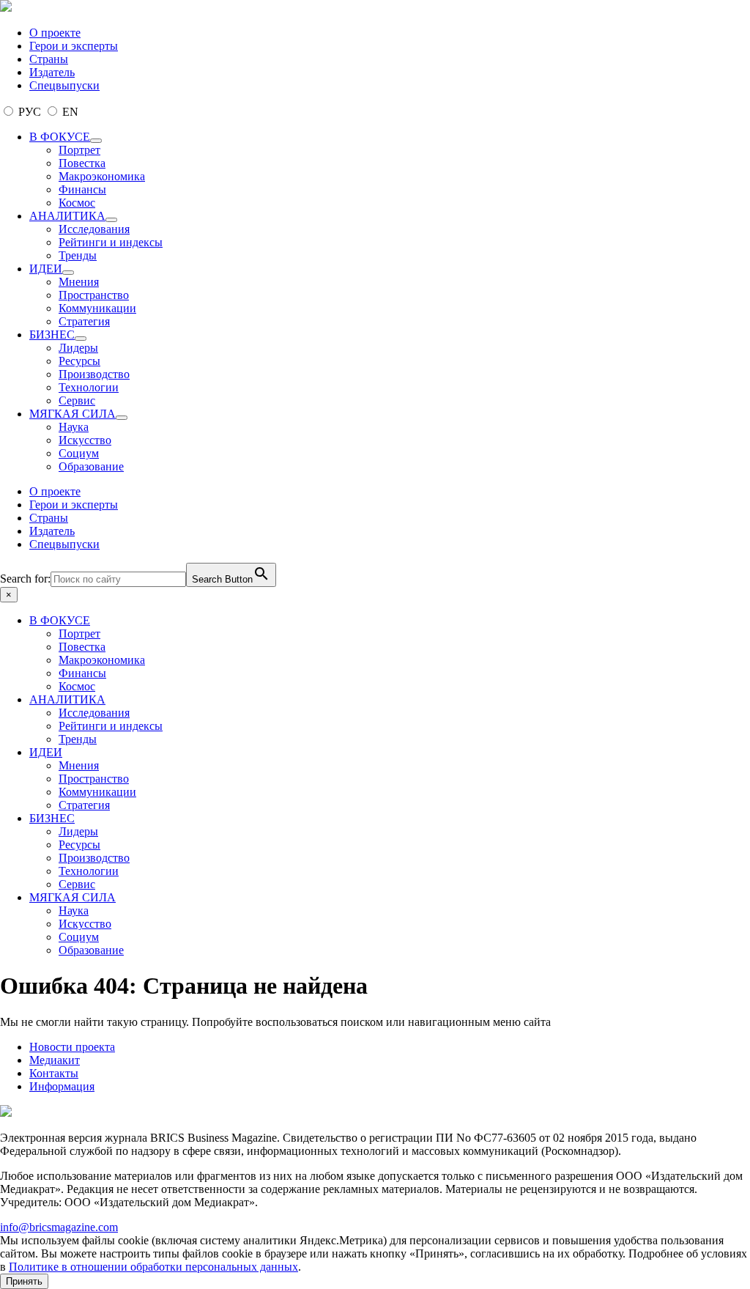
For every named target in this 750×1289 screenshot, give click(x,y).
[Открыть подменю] (96, 140)
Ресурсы (79, 361)
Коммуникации (97, 308)
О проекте (55, 32)
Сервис (77, 400)
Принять (24, 1281)
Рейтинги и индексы (111, 242)
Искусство (85, 440)
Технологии (89, 387)
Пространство (94, 295)
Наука (74, 427)
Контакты (53, 1073)
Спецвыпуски (64, 85)
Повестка (82, 163)
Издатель (52, 72)
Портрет (79, 150)
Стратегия (84, 321)
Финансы (82, 189)
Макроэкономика (102, 176)
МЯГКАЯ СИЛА (72, 413)
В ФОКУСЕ (59, 136)
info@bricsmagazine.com (59, 1227)
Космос (77, 202)
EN (68, 112)
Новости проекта (72, 1047)
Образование (91, 466)
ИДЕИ (45, 268)
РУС (29, 112)
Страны (48, 59)
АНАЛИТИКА (67, 216)
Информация (61, 1086)
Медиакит (54, 1060)
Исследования (94, 229)
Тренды (78, 255)
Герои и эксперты (73, 46)
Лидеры (78, 347)
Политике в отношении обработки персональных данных (153, 1266)
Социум (79, 453)
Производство (94, 374)
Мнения (79, 282)
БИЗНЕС (52, 334)
